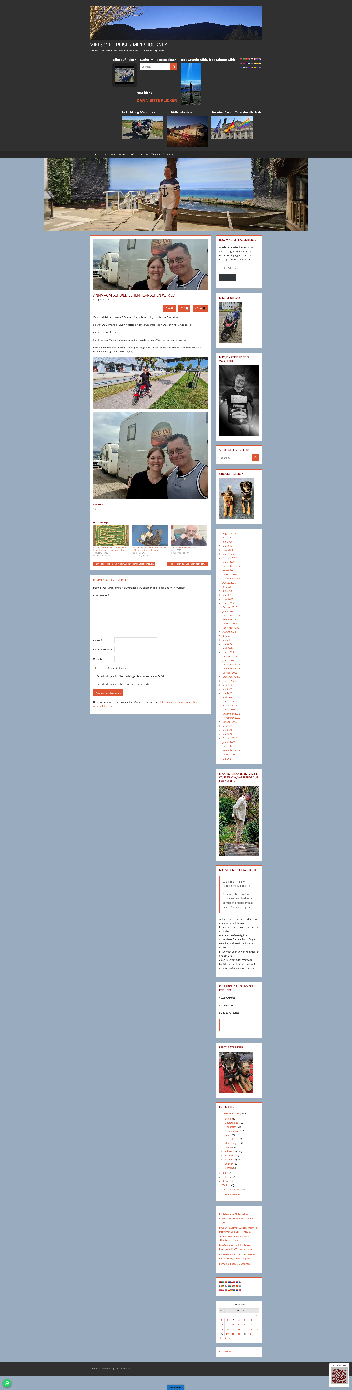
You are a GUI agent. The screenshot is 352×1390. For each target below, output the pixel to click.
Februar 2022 (229, 738)
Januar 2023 (228, 709)
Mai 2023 (227, 693)
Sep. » (227, 1338)
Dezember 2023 (231, 664)
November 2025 (231, 570)
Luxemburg (231, 1139)
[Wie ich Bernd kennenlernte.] (189, 535)
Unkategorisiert (230, 1189)
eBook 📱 (200, 308)
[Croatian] (249, 59)
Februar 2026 (229, 558)
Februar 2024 (229, 656)
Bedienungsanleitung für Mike (157, 154)
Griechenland (232, 1130)
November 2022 (231, 717)
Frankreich (230, 1126)
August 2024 (229, 631)
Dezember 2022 (231, 713)
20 (227, 1329)
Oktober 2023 (229, 672)
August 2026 (229, 533)
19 (222, 1329)
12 (222, 1324)
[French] (241, 63)
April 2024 (227, 648)
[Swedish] (254, 67)
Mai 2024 (227, 644)
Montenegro (231, 1143)
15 (239, 1324)
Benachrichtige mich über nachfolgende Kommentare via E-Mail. (131, 676)
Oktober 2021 (229, 754)
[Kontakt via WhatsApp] (7, 1383)
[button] (121, 69)
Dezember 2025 (231, 566)
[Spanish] (252, 67)
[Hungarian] (249, 63)
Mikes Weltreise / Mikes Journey (128, 44)
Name (97, 640)
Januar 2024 (228, 660)
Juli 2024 (227, 635)
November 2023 (231, 668)
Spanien (229, 1163)
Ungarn (229, 1167)
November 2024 (231, 619)
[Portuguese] (246, 67)
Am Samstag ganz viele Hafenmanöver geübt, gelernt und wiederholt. (149, 548)
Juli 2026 (227, 537)
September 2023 (231, 676)
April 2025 (227, 599)
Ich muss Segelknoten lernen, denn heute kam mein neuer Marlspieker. (109, 548)
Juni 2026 (227, 541)
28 (233, 1334)
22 (239, 1329)
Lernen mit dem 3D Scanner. (234, 1263)
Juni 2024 (227, 639)
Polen (228, 1147)
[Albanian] (241, 59)
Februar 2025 (229, 607)
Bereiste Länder (231, 1113)
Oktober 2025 (229, 574)
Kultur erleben (232, 1194)
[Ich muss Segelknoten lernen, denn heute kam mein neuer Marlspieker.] (111, 535)
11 (256, 1320)
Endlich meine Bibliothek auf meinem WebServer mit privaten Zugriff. (236, 1218)
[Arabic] (243, 59)
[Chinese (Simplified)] (246, 59)
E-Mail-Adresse (102, 649)
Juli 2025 (227, 586)
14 (233, 1324)
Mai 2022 (227, 734)
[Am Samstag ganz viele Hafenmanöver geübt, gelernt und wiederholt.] (150, 535)
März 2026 (228, 554)
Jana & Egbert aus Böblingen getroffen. (187, 564)
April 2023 (227, 697)
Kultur (225, 1173)
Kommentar (101, 595)
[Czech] (252, 59)
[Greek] (246, 63)
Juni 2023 (227, 689)
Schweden (230, 1151)
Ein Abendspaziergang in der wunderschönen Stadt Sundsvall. (125, 564)
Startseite (98, 154)
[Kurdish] (254, 63)
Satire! (225, 1181)
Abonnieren (228, 277)
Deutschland (231, 1122)
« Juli (221, 1338)
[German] (243, 63)
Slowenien (230, 1159)
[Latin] (257, 63)
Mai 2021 (227, 758)
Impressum (225, 1351)
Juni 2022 (227, 730)
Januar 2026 (228, 562)
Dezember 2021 (231, 746)
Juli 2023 (227, 684)
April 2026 (227, 550)
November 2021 (231, 750)
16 (245, 1324)
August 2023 (229, 680)
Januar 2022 (228, 742)
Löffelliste (227, 1177)
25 (256, 1329)
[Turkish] (260, 67)
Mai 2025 (227, 595)
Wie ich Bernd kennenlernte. (184, 547)
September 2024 (231, 627)
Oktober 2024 (229, 623)
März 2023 (228, 701)
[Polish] (243, 67)
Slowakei (229, 1155)
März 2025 (228, 603)
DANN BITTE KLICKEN (157, 100)
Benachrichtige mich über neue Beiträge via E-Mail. (124, 684)
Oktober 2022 (229, 721)
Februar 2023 (229, 705)
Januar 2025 (228, 611)
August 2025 (229, 582)
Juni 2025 (227, 590)
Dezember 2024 (231, 615)
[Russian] (249, 67)
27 (227, 1334)
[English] (260, 59)
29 (239, 1334)
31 (251, 1334)
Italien (228, 1135)
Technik (226, 1185)
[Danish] (254, 59)
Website (97, 658)
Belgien (229, 1118)
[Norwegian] (241, 67)
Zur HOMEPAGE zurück (123, 154)
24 (251, 1329)
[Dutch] (257, 59)
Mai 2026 (227, 545)
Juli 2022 (227, 725)
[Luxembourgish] (260, 63)
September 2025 (231, 578)
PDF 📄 (184, 308)
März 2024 (228, 652)
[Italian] (252, 63)
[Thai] (257, 67)
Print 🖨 (169, 308)
